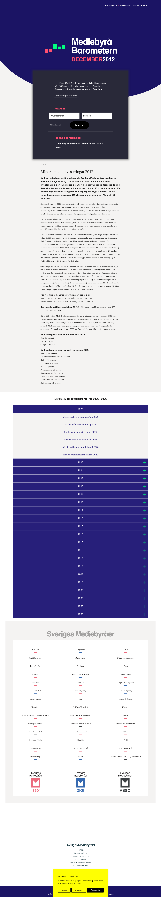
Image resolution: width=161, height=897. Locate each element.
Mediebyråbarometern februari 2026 (80, 447)
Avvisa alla (78, 890)
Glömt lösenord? (55, 125)
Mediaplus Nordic (35, 723)
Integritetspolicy (80, 859)
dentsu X (80, 682)
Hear (80, 699)
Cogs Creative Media (80, 674)
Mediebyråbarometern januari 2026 (80, 454)
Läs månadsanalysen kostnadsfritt (66, 96)
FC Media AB (35, 691)
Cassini (35, 674)
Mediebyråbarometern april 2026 (80, 432)
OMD (125, 732)
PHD (126, 740)
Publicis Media (35, 748)
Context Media (126, 674)
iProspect (125, 707)
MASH (126, 715)
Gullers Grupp (35, 699)
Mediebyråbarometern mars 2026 (80, 439)
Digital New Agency (126, 682)
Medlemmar (125, 5)
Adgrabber (80, 650)
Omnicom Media (35, 740)
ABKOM (35, 650)
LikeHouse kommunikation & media (35, 715)
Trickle (80, 756)
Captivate (80, 666)
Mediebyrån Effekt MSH (125, 723)
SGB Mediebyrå (125, 748)
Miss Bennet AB (35, 732)
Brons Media (35, 666)
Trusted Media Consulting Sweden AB (126, 756)
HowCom (35, 707)
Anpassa (64, 890)
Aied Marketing (35, 658)
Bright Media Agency (125, 658)
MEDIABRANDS (80, 707)
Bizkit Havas (80, 658)
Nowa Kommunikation (80, 732)
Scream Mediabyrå (80, 748)
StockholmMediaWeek (80, 865)
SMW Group (35, 756)
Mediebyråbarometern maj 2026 (80, 424)
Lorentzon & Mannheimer (80, 715)
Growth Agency (126, 691)
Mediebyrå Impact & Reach (80, 723)
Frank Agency (80, 691)
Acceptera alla (95, 890)
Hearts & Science (126, 699)
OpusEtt (80, 740)
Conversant (35, 682)
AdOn (125, 650)
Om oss (136, 5)
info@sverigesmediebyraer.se (80, 862)
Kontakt (144, 5)
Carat (126, 666)
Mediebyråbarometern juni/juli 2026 (80, 416)
